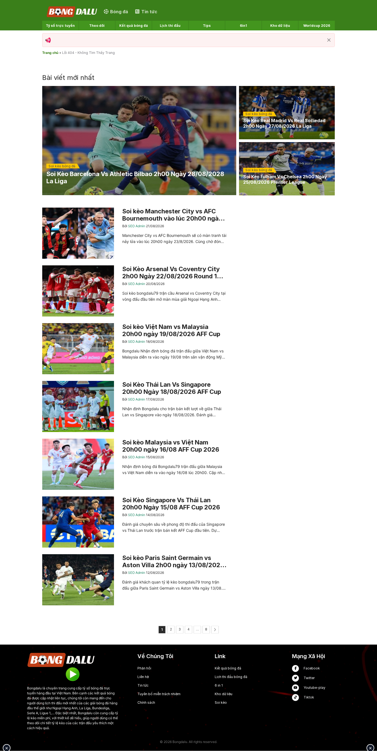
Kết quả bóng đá (133, 25)
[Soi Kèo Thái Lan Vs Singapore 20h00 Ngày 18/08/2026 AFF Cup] (134, 406)
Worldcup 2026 (316, 25)
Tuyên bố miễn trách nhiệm (158, 694)
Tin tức (142, 685)
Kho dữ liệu (280, 25)
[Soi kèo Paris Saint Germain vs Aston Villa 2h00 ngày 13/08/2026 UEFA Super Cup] (134, 579)
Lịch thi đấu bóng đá (231, 677)
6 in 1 (219, 685)
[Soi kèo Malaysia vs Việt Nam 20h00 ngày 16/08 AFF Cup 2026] (134, 464)
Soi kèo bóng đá (62, 166)
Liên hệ (143, 677)
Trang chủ (50, 53)
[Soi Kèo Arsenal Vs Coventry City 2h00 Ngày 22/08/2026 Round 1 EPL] (134, 290)
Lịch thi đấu (170, 25)
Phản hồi (144, 668)
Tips (207, 25)
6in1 (243, 25)
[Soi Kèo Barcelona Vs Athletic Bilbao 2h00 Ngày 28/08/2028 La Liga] (139, 140)
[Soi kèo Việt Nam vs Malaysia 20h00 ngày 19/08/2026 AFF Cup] (134, 348)
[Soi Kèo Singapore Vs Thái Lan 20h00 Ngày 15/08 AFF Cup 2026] (134, 522)
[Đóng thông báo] (328, 40)
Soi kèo (221, 702)
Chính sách (146, 702)
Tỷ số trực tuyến (60, 25)
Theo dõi (97, 25)
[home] (72, 11)
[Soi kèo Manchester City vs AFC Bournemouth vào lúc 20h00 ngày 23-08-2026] (134, 233)
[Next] (215, 630)
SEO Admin (137, 226)
